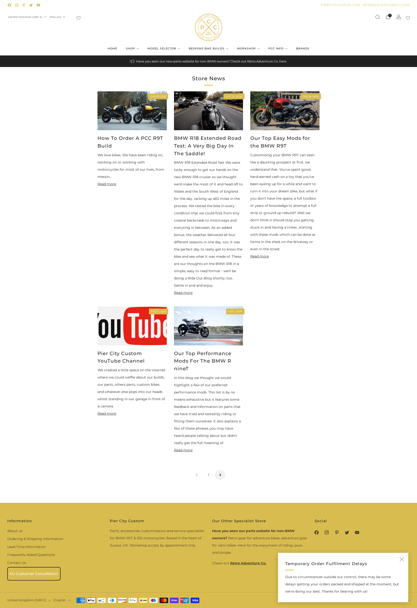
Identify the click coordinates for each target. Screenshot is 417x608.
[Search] (377, 16)
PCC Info (276, 48)
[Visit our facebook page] (9, 5)
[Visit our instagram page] (16, 5)
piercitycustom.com (340, 5)
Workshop (246, 48)
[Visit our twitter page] (31, 5)
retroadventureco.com (386, 5)
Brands (302, 48)
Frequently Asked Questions (31, 555)
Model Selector (161, 48)
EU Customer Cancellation (34, 573)
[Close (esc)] (401, 559)
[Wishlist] (78, 18)
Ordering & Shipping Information (35, 539)
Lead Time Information (26, 547)
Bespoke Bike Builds (206, 48)
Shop (130, 48)
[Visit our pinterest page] (24, 5)
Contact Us (16, 563)
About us (14, 531)
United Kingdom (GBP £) (25, 17)
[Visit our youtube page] (38, 5)
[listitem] (208, 61)
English (55, 17)
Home (112, 48)
